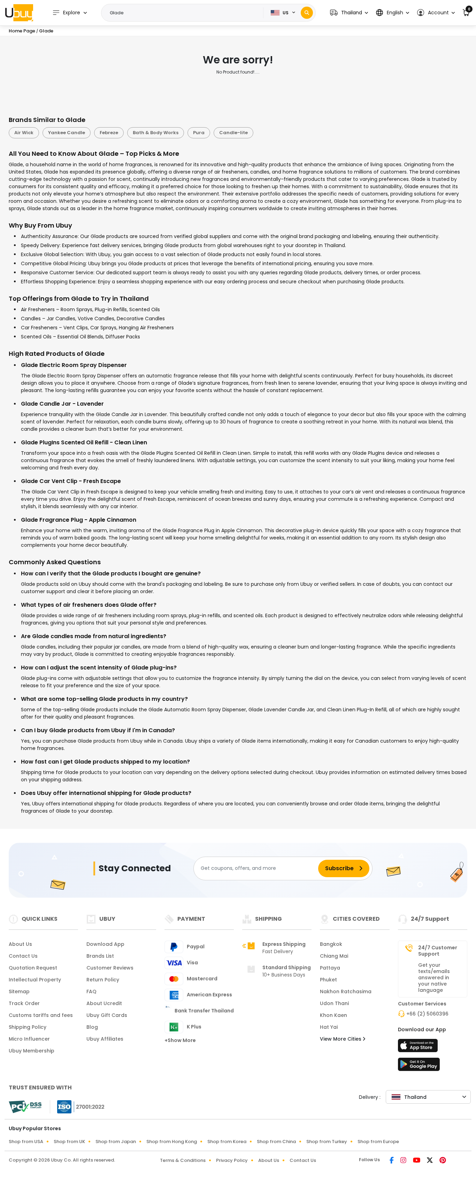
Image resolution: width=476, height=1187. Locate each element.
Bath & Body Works (155, 132)
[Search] (307, 13)
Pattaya (330, 967)
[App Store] (419, 1047)
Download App (105, 944)
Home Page (22, 31)
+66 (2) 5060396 (427, 1013)
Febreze (109, 132)
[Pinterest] (443, 1160)
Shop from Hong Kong (171, 1141)
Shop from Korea (226, 1141)
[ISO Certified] (77, 1106)
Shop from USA (26, 1141)
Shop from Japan (115, 1141)
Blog (92, 1027)
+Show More (180, 1040)
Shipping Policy (27, 1027)
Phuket (328, 979)
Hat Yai (329, 1027)
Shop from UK (69, 1141)
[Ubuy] (19, 12)
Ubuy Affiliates (104, 1038)
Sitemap (19, 991)
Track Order (24, 1003)
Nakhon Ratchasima (345, 991)
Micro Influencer (29, 1038)
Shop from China (276, 1141)
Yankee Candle (66, 132)
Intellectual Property (35, 979)
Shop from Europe (378, 1141)
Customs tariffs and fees (41, 1015)
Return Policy (102, 979)
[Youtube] (417, 1160)
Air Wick (23, 132)
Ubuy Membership (31, 1050)
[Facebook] (392, 1160)
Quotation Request (33, 967)
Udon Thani (334, 1003)
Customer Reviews (109, 967)
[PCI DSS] (25, 1107)
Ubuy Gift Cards (106, 1015)
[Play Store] (419, 1066)
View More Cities (341, 1038)
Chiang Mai (334, 955)
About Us (20, 944)
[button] (349, 12)
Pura (199, 132)
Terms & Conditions (183, 1160)
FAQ (91, 991)
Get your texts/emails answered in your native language (434, 977)
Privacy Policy (232, 1160)
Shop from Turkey (326, 1141)
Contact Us (23, 955)
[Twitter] (430, 1160)
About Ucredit (104, 1003)
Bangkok (331, 944)
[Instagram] (404, 1160)
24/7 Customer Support (437, 950)
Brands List (100, 955)
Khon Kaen (333, 1015)
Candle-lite (233, 132)
